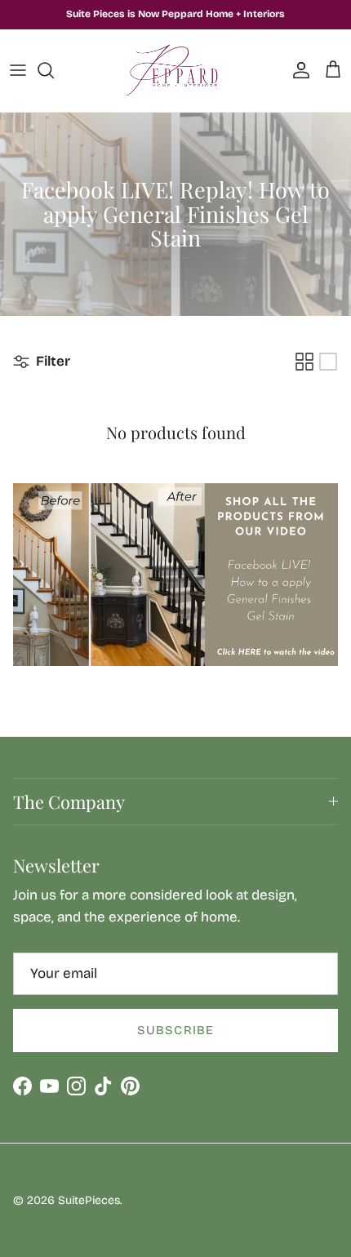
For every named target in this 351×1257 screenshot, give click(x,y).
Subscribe (176, 1030)
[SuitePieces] (176, 71)
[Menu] (18, 70)
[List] (328, 361)
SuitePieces (89, 1200)
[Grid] (304, 361)
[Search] (54, 70)
